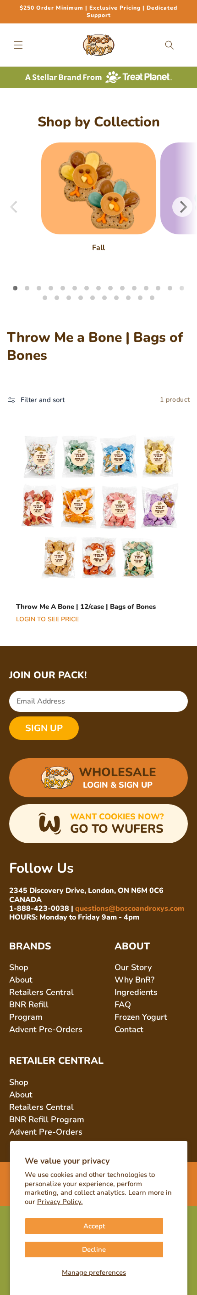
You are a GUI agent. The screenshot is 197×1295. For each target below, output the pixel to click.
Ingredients (136, 992)
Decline (94, 1249)
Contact (129, 1029)
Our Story (133, 967)
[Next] (182, 207)
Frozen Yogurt (141, 1016)
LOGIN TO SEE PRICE (47, 618)
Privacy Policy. (60, 1201)
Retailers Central (41, 992)
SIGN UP (44, 728)
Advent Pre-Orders (45, 1029)
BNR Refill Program (46, 1119)
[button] (18, 45)
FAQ (123, 1004)
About (21, 979)
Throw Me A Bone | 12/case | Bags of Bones (86, 606)
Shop (18, 967)
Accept (94, 1226)
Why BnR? (134, 979)
